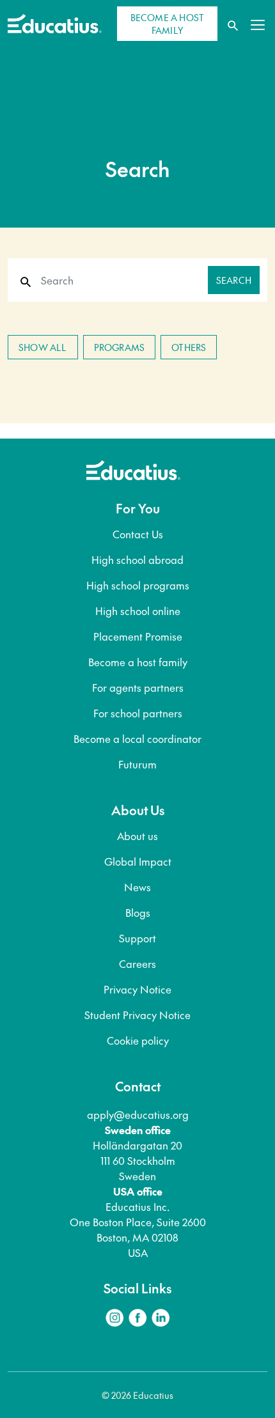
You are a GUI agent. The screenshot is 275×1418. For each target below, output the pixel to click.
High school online (137, 611)
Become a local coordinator (137, 738)
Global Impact (137, 861)
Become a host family (137, 662)
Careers (137, 963)
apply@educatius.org (138, 1114)
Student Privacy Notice (137, 1015)
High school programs (137, 585)
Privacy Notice (137, 989)
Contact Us (138, 534)
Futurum (137, 764)
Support (137, 938)
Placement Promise (137, 636)
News (137, 887)
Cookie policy (138, 1040)
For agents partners (138, 687)
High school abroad (137, 559)
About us (137, 836)
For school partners (137, 713)
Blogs (137, 912)
